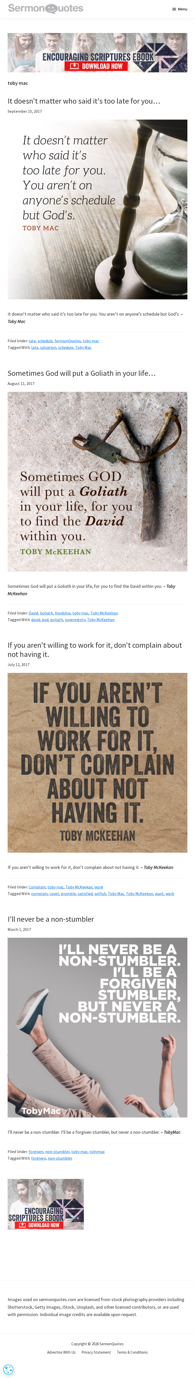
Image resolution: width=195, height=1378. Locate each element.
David (33, 612)
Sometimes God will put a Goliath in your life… (82, 373)
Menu (182, 8)
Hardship (63, 612)
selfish (100, 893)
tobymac (97, 1151)
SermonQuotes (68, 340)
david (35, 619)
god (45, 619)
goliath (56, 619)
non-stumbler (57, 1151)
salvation (48, 347)
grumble (68, 893)
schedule (45, 340)
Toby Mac (83, 347)
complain (39, 893)
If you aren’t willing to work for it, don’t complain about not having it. (95, 649)
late (32, 340)
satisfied (85, 893)
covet (54, 893)
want (159, 893)
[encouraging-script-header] (97, 37)
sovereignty (75, 619)
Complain (37, 886)
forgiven (36, 1151)
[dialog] (8, 1369)
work (98, 886)
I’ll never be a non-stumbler (51, 919)
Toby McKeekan (79, 886)
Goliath (46, 612)
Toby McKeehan (104, 612)
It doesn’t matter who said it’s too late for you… (84, 101)
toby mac (91, 340)
